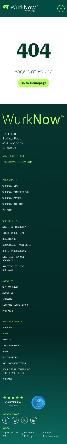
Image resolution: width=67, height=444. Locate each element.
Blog (5, 333)
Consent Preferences (50, 434)
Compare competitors (15, 304)
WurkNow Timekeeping (15, 192)
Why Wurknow (10, 286)
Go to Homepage (34, 83)
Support (7, 327)
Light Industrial (13, 232)
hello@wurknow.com (17, 161)
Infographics (10, 345)
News (5, 351)
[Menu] (61, 8)
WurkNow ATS (10, 186)
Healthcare (9, 238)
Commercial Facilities (16, 244)
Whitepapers (10, 357)
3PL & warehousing (14, 250)
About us (7, 292)
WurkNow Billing (12, 204)
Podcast (7, 379)
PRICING (7, 210)
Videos (6, 339)
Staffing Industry (14, 226)
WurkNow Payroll (12, 198)
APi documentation (14, 363)
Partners (7, 310)
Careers (7, 298)
